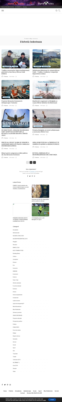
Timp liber (15, 353)
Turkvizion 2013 (16, 359)
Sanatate (15, 339)
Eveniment (6, 126)
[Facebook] (27, 176)
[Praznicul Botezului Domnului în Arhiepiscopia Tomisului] (15, 89)
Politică (14, 324)
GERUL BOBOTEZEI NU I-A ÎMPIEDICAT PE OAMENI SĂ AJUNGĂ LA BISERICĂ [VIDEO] (46, 143)
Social (14, 345)
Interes (14, 291)
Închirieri (15, 288)
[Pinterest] (32, 176)
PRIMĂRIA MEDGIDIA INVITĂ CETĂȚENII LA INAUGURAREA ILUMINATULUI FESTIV (20, 219)
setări (44, 400)
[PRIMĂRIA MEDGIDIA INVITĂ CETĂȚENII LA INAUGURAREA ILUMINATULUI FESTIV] (21, 209)
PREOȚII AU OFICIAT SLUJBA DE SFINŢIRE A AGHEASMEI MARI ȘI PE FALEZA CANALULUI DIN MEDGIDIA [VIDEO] (15, 144)
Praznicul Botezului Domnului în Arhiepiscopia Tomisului (12, 102)
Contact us (33, 171)
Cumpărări (15, 259)
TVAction (6, 76)
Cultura (14, 256)
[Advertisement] (31, 24)
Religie (14, 333)
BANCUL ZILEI (16, 247)
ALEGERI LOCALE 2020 (18, 235)
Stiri (14, 350)
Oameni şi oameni (17, 312)
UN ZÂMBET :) (16, 362)
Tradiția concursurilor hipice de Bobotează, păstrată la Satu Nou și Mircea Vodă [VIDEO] (15, 72)
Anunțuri (15, 244)
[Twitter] (30, 176)
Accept (52, 399)
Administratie (7, 66)
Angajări (15, 241)
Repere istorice (16, 336)
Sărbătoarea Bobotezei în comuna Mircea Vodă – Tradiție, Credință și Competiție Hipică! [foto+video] (46, 72)
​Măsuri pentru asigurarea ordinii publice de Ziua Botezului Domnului (15, 154)
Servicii (14, 342)
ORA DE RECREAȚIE (17, 315)
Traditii (15, 66)
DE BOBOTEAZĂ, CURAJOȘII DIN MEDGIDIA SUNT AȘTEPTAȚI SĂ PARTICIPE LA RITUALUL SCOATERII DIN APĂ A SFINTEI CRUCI (15, 132)
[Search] (58, 10)
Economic (15, 268)
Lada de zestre (16, 300)
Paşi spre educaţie (17, 318)
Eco (14, 265)
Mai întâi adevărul (17, 306)
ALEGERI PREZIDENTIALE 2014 (20, 238)
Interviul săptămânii (17, 294)
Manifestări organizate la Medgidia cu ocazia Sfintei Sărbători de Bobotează (45, 102)
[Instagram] (34, 176)
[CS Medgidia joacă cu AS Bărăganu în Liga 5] (40, 209)
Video (14, 371)
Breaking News (16, 253)
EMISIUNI (15, 271)
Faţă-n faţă (15, 280)
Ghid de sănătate (17, 283)
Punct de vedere (17, 330)
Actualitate (37, 66)
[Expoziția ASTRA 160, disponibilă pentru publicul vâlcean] (40, 191)
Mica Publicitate (16, 309)
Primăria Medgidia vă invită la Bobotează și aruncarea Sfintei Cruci (46, 131)
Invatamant (15, 297)
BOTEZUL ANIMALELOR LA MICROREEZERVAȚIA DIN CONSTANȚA (45, 154)
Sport (14, 347)
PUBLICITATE (16, 327)
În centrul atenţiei (17, 286)
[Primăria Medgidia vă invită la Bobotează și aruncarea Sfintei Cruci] (46, 118)
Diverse (14, 262)
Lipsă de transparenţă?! (18, 303)
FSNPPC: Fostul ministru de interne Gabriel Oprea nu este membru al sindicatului (21, 187)
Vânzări (15, 368)
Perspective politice (17, 321)
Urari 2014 (15, 365)
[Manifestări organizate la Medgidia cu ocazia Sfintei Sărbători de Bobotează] (46, 89)
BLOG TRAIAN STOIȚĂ (18, 250)
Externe (15, 277)
